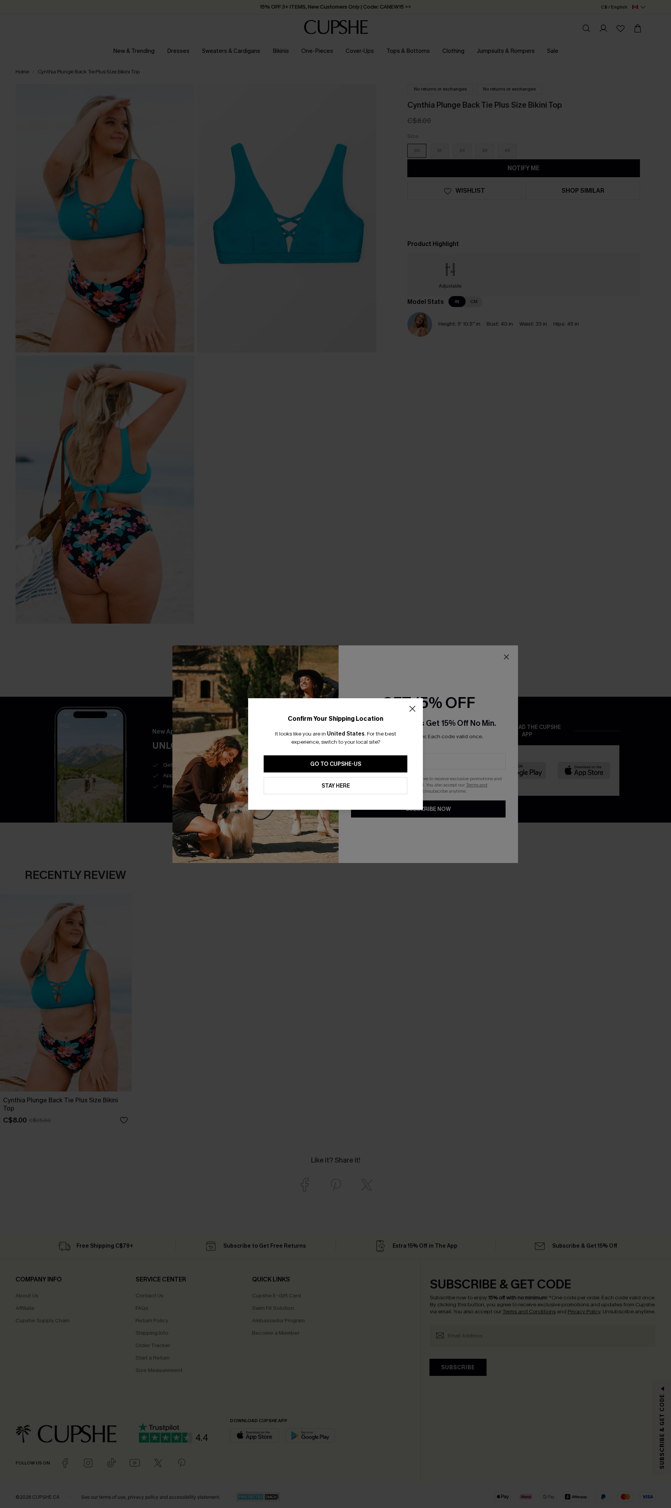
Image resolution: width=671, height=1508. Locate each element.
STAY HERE (336, 786)
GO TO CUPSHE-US (335, 764)
